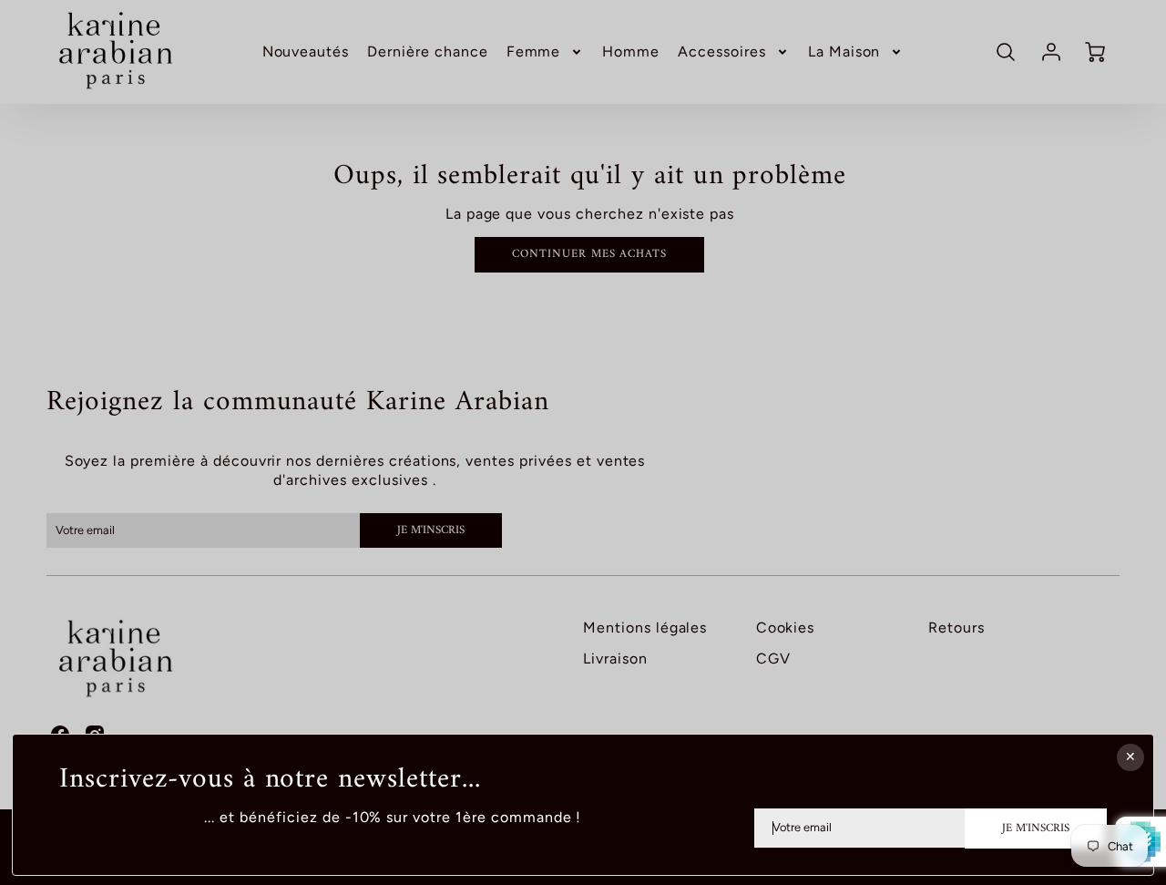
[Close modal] (1130, 757)
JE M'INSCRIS (1035, 828)
